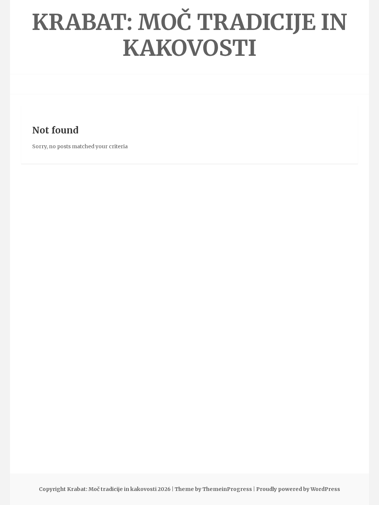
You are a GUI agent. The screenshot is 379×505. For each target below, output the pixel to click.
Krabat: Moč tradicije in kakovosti (189, 35)
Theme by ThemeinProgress (213, 489)
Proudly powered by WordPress (298, 489)
